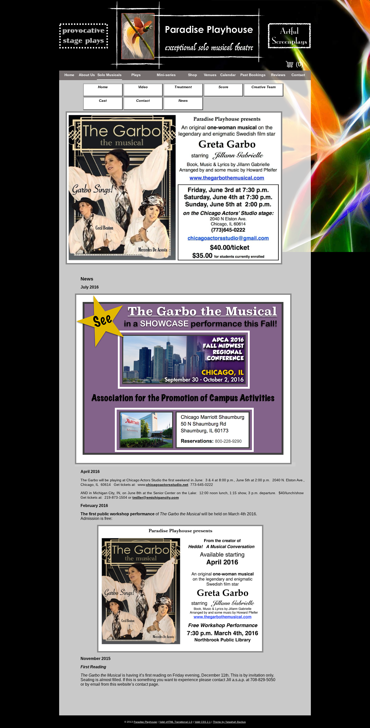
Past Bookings (253, 75)
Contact (298, 75)
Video (143, 87)
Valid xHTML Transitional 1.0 (175, 721)
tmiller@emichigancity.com (155, 497)
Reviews (278, 75)
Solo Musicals (109, 75)
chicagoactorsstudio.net (167, 485)
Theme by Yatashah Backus (229, 721)
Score (223, 87)
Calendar (228, 75)
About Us (87, 75)
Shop (192, 75)
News (183, 101)
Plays (136, 75)
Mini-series (166, 75)
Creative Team (263, 87)
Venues (210, 75)
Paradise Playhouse (145, 721)
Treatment (183, 87)
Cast (103, 101)
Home (69, 75)
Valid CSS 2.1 (203, 721)
